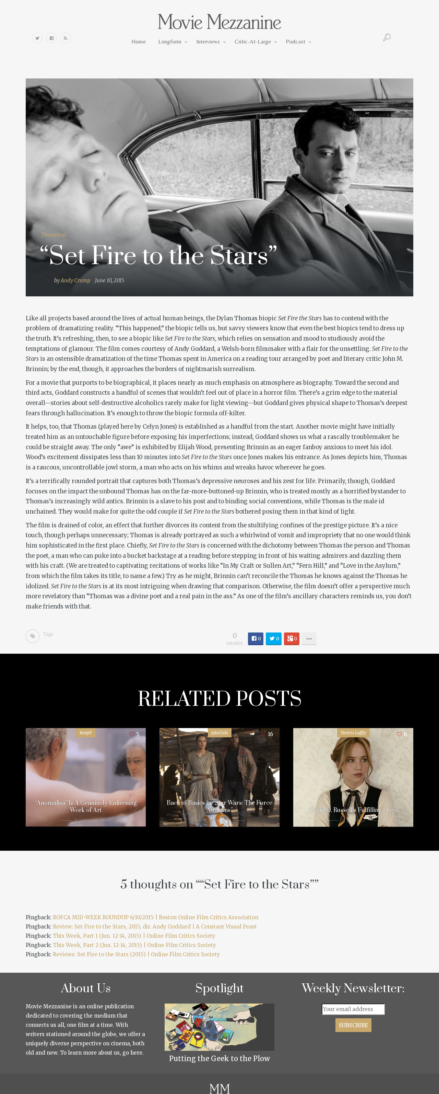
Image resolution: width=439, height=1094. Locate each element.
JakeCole (219, 732)
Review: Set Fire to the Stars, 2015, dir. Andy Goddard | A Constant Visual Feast (155, 926)
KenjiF (86, 732)
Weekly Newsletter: (353, 988)
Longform (169, 41)
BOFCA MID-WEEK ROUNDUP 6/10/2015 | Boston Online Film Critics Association (155, 917)
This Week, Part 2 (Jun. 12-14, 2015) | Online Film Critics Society (134, 945)
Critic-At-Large (253, 41)
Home (138, 41)
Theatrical (53, 235)
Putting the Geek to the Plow (219, 1058)
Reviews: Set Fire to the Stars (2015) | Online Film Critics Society (136, 954)
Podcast (295, 41)
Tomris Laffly (353, 732)
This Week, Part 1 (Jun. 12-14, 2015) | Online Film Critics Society (134, 936)
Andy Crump (76, 280)
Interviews (208, 41)
